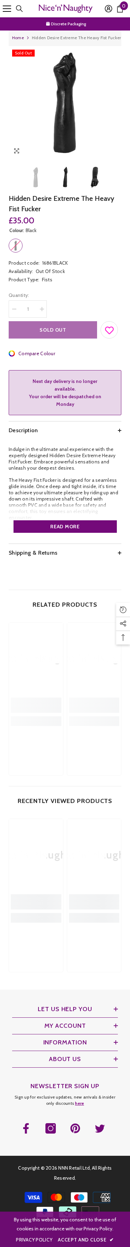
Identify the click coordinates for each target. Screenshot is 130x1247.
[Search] (19, 9)
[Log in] (108, 8)
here (79, 1103)
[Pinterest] (75, 1128)
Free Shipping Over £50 (68, 24)
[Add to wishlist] (109, 328)
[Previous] (102, 152)
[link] (36, 705)
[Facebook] (26, 1128)
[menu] (7, 9)
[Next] (115, 152)
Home (18, 37)
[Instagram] (50, 1128)
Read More (64, 526)
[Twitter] (100, 1128)
